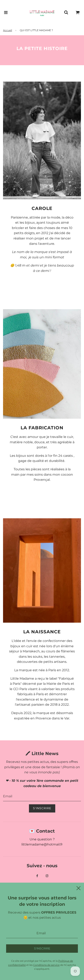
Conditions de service (46, 964)
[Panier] (77, 12)
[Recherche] (66, 12)
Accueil (7, 30)
